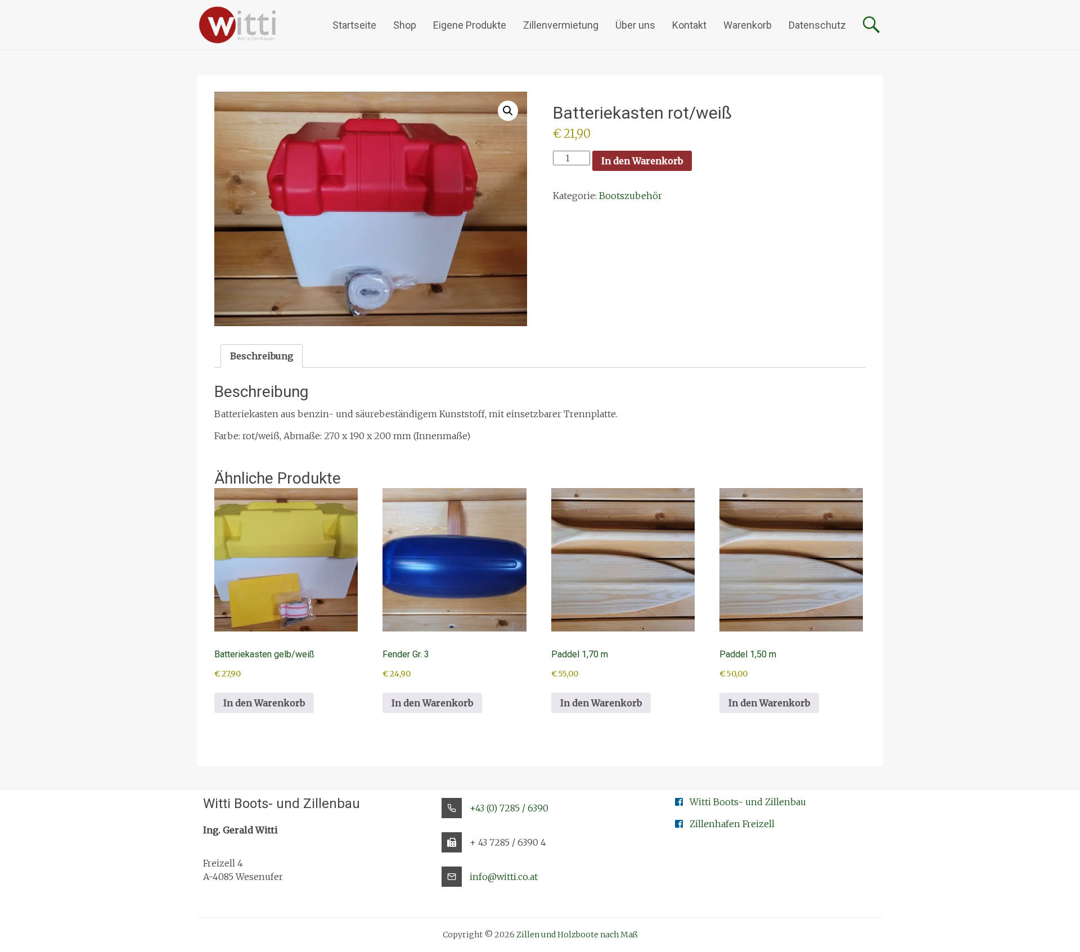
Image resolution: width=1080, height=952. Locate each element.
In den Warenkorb (642, 160)
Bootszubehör (630, 195)
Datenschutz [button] (817, 25)
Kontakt (689, 25)
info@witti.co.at (504, 876)
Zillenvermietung (560, 25)
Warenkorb (747, 25)
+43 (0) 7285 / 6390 (509, 808)
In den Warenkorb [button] (264, 703)
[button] (508, 111)
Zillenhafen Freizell (732, 823)
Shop (404, 25)
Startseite (354, 25)
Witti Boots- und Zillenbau (748, 801)
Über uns (635, 25)
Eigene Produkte (469, 25)
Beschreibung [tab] (261, 356)
